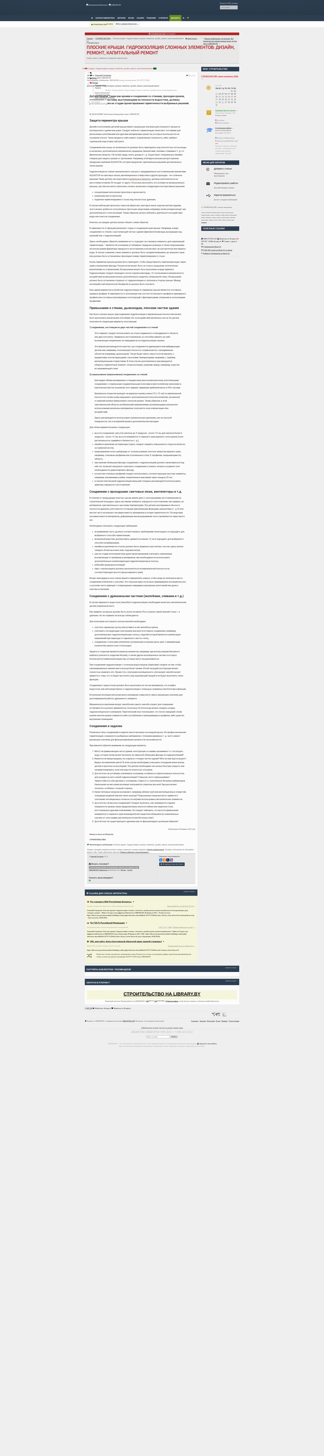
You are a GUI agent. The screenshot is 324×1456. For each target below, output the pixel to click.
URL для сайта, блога (126, 941)
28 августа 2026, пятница (229, 3)
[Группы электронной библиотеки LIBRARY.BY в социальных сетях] (188, 18)
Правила (224, 1021)
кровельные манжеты (140, 179)
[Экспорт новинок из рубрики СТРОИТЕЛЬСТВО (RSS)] (201, 207)
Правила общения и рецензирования (134, 852)
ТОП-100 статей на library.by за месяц (217, 250)
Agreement (204, 222)
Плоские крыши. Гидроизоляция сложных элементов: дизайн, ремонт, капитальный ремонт (117, 68)
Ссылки (140, 18)
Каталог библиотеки (105, 18)
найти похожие (192, 38)
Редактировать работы (226, 183)
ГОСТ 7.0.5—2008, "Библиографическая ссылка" (176, 927)
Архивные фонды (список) (225, 110)
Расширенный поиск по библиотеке (180, 946)
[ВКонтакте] (160, 859)
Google (129, 870)
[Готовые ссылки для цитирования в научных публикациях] (91, 75)
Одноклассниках (172, 1001)
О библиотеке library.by (212, 247)
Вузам (131, 18)
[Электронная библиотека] (115, 5)
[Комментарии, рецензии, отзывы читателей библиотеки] (91, 73)
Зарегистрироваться (225, 195)
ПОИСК (174, 1037)
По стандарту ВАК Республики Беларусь (111, 902)
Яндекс (123, 870)
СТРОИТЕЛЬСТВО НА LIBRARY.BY (162, 994)
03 (217, 94)
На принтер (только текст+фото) (172, 864)
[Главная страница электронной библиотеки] (92, 18)
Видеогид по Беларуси (228, 239)
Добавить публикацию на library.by (216, 253)
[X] (167, 859)
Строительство (103, 24)
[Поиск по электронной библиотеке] (183, 18)
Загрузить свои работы (208, 1044)
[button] (94, 83)
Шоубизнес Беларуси (102, 1008)
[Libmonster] (216, 1016)
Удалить (98, 88)
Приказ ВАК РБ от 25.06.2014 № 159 (180, 906)
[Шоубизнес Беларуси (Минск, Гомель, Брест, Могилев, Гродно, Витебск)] (89, 1008)
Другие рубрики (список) (105, 98)
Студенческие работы (223, 128)
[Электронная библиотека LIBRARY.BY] (96, 5)
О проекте (163, 18)
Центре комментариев (155, 850)
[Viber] (171, 859)
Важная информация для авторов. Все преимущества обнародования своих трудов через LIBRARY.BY (220, 41)
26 (223, 102)
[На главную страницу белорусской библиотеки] (162, 1028)
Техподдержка (234, 1021)
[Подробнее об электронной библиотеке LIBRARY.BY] (224, 1016)
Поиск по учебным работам (226, 138)
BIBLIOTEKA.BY (210, 239)
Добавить (175, 18)
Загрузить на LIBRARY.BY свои (227, 141)
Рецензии (151, 18)
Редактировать (100, 85)
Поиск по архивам (223, 123)
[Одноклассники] (164, 859)
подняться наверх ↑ (190, 891)
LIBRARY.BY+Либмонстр (98, 870)
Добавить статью (223, 168)
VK (147, 1001)
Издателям (211, 1021)
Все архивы (220, 120)
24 (217, 102)
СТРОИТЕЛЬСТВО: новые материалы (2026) (219, 76)
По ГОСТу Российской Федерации (107, 923)
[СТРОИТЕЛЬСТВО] (93, 43)
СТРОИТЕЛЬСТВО (158, 34)
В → (128, 24)
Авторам (121, 18)
